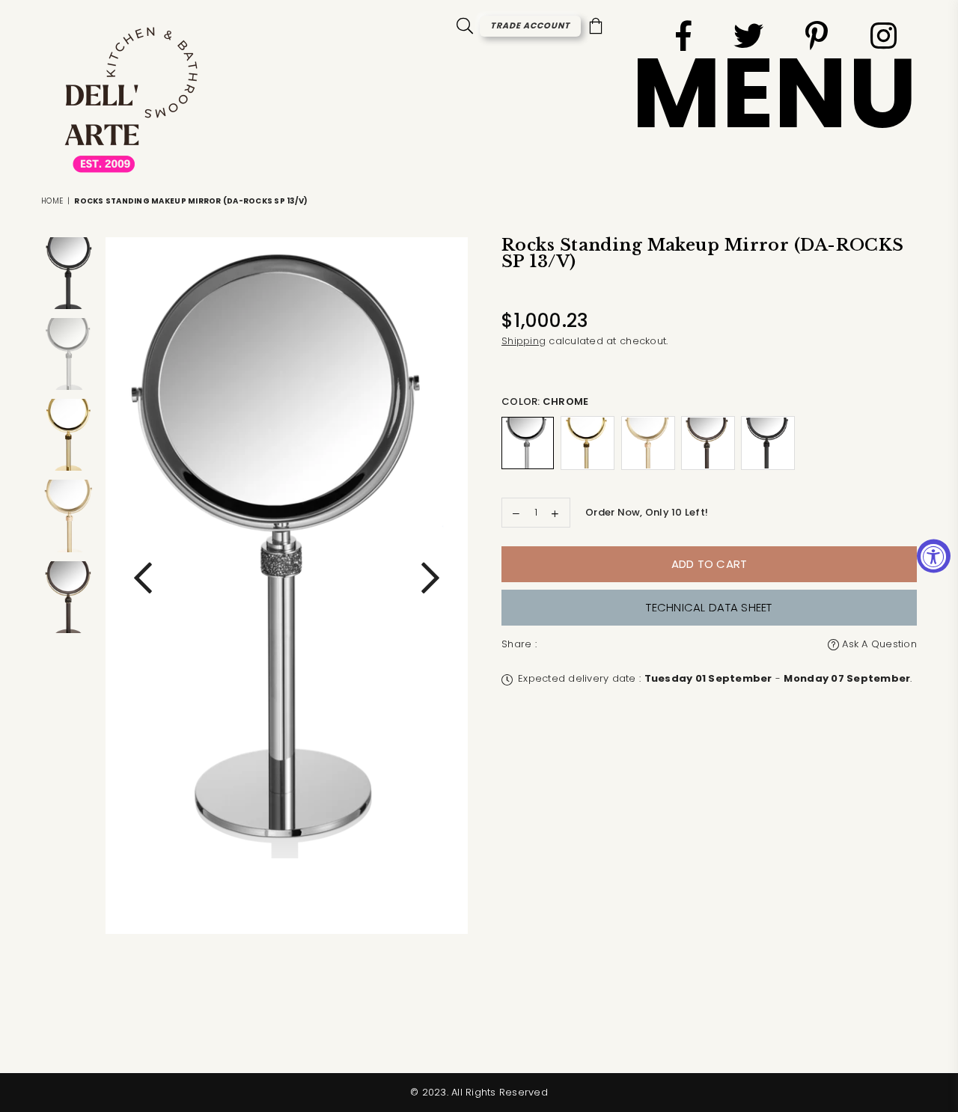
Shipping (523, 341)
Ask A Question (878, 644)
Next (430, 585)
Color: (544, 401)
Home (52, 201)
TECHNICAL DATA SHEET (709, 607)
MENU (774, 93)
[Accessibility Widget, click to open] (934, 556)
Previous (143, 585)
